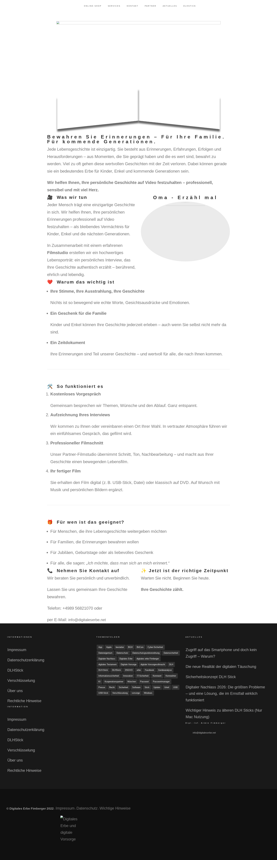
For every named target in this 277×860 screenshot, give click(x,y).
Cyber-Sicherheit (155, 647)
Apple (109, 647)
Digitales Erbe (125, 658)
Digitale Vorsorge (128, 664)
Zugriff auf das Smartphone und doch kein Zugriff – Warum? (221, 653)
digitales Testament (107, 664)
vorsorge (136, 693)
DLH (171, 664)
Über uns (15, 691)
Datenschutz (122, 653)
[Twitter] (249, 810)
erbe (139, 670)
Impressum (16, 650)
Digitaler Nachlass (106, 658)
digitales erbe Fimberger (148, 658)
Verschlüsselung (21, 680)
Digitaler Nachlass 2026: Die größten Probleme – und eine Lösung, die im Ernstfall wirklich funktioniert (225, 693)
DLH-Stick (103, 670)
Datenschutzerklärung (25, 660)
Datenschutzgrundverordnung (145, 653)
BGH (130, 647)
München (131, 681)
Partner (150, 6)
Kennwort (157, 676)
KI (99, 681)
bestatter (120, 647)
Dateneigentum (105, 653)
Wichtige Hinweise (115, 808)
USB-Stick (103, 693)
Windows (148, 693)
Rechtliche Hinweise (24, 701)
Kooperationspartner (114, 681)
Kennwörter (171, 676)
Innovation (128, 676)
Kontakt (132, 6)
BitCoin (140, 647)
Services (114, 6)
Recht (112, 687)
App (100, 647)
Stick (147, 687)
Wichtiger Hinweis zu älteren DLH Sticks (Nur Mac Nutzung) (224, 713)
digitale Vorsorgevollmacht (153, 664)
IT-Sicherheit (143, 676)
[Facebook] (242, 810)
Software (136, 687)
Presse (101, 687)
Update (157, 687)
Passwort (144, 681)
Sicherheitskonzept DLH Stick (211, 677)
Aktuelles (170, 6)
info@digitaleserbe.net (87, 620)
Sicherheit (123, 687)
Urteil (166, 687)
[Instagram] (257, 810)
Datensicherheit (171, 653)
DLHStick (189, 6)
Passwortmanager (161, 681)
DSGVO (129, 670)
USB (175, 687)
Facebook (149, 670)
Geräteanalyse (165, 670)
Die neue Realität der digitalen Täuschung (221, 666)
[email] (264, 810)
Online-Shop (92, 6)
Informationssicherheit (108, 676)
